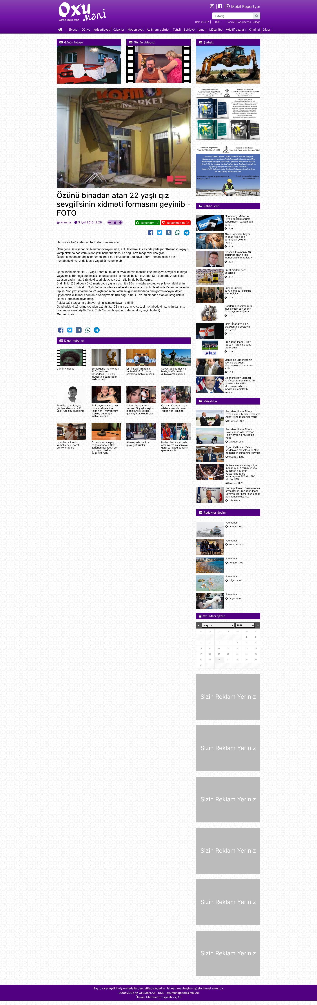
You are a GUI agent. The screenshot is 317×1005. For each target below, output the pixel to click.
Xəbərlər (118, 29)
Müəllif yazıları (236, 29)
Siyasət (73, 29)
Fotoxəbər (231, 522)
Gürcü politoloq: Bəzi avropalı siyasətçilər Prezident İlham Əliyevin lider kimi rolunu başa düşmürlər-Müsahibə (242, 492)
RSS (161, 993)
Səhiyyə (189, 29)
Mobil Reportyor (245, 6)
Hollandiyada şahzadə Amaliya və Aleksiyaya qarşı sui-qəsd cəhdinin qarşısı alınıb (174, 446)
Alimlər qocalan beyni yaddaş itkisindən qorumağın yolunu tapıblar (237, 238)
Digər (266, 29)
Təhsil (177, 29)
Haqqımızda (243, 21)
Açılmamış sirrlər (158, 29)
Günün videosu (65, 368)
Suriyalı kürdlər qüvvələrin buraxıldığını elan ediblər (238, 291)
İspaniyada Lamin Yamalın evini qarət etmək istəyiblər (68, 445)
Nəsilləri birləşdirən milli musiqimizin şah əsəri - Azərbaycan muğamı (238, 309)
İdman (202, 29)
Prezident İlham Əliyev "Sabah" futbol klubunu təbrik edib (238, 345)
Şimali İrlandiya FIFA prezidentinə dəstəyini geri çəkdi (237, 327)
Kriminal (254, 29)
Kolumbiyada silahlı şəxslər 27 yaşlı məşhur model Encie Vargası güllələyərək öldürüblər (140, 409)
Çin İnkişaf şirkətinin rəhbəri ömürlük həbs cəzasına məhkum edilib (140, 371)
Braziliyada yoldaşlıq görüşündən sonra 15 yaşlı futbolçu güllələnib (70, 408)
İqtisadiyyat (102, 29)
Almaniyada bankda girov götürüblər (138, 443)
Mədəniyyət (135, 29)
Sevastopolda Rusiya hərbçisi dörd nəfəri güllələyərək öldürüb (173, 371)
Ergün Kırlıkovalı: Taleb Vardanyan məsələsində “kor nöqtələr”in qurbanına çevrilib (242, 450)
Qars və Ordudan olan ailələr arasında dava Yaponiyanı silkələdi (174, 408)
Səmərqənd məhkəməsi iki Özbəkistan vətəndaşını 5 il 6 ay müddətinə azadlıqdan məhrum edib (105, 374)
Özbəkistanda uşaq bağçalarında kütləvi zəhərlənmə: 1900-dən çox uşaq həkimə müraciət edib (105, 447)
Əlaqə (256, 21)
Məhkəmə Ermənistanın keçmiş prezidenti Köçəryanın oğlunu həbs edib (239, 364)
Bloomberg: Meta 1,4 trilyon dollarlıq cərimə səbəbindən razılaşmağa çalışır (239, 220)
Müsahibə (216, 29)
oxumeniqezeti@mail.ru (182, 993)
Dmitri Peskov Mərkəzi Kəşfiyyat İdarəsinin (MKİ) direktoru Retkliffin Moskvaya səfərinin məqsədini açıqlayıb (240, 383)
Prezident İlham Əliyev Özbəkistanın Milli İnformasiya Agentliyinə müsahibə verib (242, 414)
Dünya (86, 29)
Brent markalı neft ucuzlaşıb (235, 271)
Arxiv (231, 21)
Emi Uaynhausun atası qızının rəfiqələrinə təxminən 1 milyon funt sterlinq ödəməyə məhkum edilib (105, 411)
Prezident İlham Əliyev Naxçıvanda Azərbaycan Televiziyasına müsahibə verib (239, 433)
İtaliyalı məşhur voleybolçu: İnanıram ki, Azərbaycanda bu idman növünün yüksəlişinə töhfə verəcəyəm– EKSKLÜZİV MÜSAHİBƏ (241, 472)
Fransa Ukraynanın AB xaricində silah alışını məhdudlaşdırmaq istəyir (239, 255)
